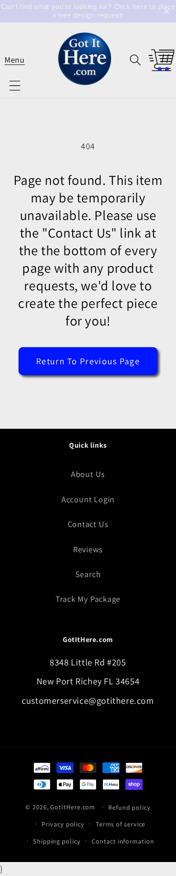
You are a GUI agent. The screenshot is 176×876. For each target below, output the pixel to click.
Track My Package (88, 598)
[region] (88, 11)
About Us (88, 473)
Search (88, 574)
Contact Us (88, 523)
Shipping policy (57, 841)
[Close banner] (167, 11)
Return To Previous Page (88, 361)
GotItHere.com (72, 807)
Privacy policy (63, 824)
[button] (15, 60)
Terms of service (121, 824)
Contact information (123, 841)
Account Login (88, 499)
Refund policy (129, 807)
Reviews (88, 549)
